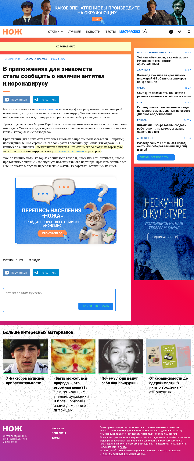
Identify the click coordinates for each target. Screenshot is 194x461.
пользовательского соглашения (163, 450)
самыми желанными (70, 151)
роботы (142, 120)
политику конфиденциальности (119, 453)
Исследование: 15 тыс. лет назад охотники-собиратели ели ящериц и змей (162, 146)
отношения (14, 260)
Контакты (59, 433)
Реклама (58, 428)
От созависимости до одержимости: (168, 385)
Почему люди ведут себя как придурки (120, 380)
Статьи (53, 32)
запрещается (118, 440)
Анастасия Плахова (35, 58)
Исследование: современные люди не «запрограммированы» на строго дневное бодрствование (163, 111)
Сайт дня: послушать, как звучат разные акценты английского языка (164, 94)
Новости (93, 32)
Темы (56, 438)
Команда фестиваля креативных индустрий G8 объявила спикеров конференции (161, 79)
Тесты (111, 32)
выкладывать (49, 109)
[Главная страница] (12, 32)
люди (35, 260)
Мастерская (130, 31)
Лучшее (74, 32)
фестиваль (144, 70)
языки (141, 88)
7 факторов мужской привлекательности (25, 380)
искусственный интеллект (155, 52)
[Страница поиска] (189, 32)
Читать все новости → (156, 157)
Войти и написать (96, 306)
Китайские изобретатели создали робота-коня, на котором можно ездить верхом (161, 129)
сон (139, 102)
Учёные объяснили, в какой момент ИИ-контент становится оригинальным (163, 61)
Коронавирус (11, 59)
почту (123, 447)
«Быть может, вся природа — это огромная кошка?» (71, 394)
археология (145, 138)
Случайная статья (144, 31)
